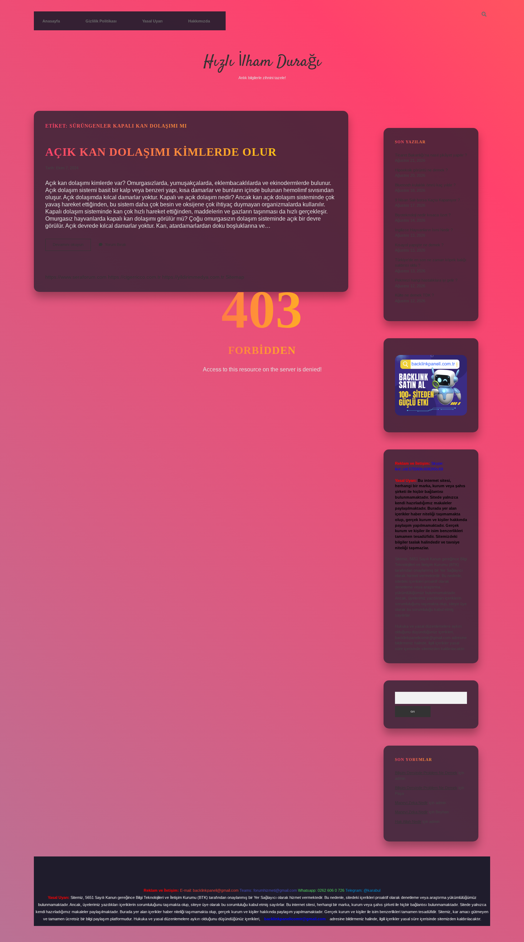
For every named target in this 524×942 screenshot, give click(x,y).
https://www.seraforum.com (76, 277)
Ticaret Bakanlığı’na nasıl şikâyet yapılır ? (431, 155)
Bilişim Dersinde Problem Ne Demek (426, 773)
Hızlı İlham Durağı (262, 62)
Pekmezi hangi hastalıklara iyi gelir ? (426, 280)
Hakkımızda (199, 21)
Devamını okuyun (72, 246)
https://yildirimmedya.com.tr (193, 277)
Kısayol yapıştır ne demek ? (419, 245)
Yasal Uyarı (152, 21)
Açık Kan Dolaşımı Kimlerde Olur (161, 151)
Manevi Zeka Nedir (411, 803)
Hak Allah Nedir (408, 821)
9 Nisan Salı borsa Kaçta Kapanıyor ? (427, 200)
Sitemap (235, 277)
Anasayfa (51, 21)
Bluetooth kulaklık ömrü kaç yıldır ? (425, 185)
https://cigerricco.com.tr (134, 277)
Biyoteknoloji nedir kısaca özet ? (423, 215)
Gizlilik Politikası (101, 21)
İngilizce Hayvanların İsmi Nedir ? (424, 230)
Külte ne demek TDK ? (414, 295)
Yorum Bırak (115, 244)
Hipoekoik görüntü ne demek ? (421, 170)
